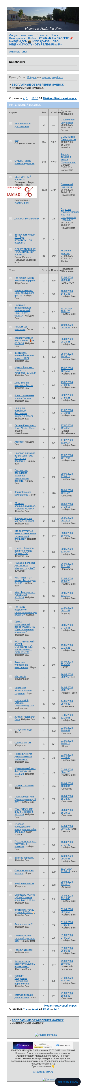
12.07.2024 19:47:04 (67, 456)
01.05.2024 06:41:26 (67, 770)
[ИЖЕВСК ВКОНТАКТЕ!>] (63, 1047)
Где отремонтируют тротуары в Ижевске (25, 844)
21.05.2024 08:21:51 (67, 609)
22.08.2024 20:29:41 (67, 278)
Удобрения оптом (24, 883)
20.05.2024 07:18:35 (67, 626)
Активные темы (18, 51)
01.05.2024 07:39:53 (67, 756)
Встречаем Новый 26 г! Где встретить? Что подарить (25, 238)
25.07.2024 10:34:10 (67, 355)
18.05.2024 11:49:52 (67, 663)
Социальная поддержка (68, 121)
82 (55, 1008)
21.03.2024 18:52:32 (67, 994)
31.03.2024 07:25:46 (67, 923)
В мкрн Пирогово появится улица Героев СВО (24, 551)
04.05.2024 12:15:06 (67, 716)
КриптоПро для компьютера (23, 493)
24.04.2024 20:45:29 (67, 827)
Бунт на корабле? (24, 857)
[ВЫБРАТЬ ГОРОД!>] (43, 1047)
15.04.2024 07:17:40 (67, 843)
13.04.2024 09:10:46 (67, 857)
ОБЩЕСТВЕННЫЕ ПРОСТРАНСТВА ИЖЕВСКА (25, 252)
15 (44, 1008)
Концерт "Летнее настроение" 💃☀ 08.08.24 (24, 341)
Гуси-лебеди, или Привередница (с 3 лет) (25, 799)
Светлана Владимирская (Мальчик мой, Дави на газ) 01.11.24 (23, 310)
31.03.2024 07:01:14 (67, 936)
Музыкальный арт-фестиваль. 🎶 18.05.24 (25, 771)
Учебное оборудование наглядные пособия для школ (25, 828)
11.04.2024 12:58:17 (67, 870)
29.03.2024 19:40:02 (67, 962)
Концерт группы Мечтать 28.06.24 (24, 519)
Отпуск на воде (23, 729)
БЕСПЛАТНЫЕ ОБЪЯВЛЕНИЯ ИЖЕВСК (38, 84)
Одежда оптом (23, 742)
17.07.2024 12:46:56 (67, 426)
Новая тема (52, 98)
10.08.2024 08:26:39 (67, 326)
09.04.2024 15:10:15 (67, 883)
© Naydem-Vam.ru (43, 1071)
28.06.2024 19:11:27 (67, 491)
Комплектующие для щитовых (24, 996)
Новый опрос (68, 98)
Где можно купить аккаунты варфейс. (25, 279)
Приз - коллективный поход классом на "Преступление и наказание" (25, 626)
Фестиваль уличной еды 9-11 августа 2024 (24, 355)
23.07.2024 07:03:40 (67, 383)
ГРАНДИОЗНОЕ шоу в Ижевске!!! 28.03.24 (24, 812)
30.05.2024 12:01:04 (67, 550)
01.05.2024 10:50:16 (67, 742)
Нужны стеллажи (24, 785)
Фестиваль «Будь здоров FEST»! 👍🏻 (25, 911)
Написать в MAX (68, 1081)
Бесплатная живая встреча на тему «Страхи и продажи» (25, 457)
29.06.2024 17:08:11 (67, 475)
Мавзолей (20, 676)
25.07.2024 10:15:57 (67, 369)
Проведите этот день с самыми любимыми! (23, 756)
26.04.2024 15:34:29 (67, 797)
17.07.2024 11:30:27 (67, 441)
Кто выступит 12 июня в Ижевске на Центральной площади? (25, 535)
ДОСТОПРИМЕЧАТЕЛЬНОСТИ (32, 218)
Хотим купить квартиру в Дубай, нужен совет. (25, 964)
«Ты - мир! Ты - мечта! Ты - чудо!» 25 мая (25, 580)
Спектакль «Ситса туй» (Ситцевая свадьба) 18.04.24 (25, 897)
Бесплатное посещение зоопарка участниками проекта (22, 475)
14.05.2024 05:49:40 (67, 702)
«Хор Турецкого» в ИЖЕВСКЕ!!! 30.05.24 (25, 595)
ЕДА (17, 140)
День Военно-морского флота (24, 384)
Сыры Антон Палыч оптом (68, 138)
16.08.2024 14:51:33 (67, 292)
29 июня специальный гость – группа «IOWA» (25, 506)
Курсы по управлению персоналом (21, 665)
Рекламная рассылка (21, 328)
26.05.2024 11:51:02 (67, 565)
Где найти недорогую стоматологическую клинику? (26, 611)
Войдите (32, 77)
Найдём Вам (22, 202)
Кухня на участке (66, 252)
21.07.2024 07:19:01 (67, 411)
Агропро (19, 441)
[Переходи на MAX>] (23, 1047)
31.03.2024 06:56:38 (67, 949)
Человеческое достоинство (22, 124)
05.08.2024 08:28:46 (67, 340)
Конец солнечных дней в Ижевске (24, 396)
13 (36, 1008)
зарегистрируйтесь (52, 77)
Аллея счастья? (23, 924)
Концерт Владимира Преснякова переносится (22, 979)
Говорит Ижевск (23, 950)
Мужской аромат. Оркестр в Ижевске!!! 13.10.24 (25, 370)
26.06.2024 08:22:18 (67, 519)
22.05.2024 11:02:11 (67, 594)
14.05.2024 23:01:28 (67, 688)
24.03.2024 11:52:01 (67, 979)
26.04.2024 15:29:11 (67, 811)
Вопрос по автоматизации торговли (23, 690)
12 (33, 98)
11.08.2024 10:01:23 (67, 310)
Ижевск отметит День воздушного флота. (24, 293)
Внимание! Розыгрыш (67, 185)
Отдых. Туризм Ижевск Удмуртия (24, 162)
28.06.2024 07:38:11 (67, 505)
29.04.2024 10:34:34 (67, 784)
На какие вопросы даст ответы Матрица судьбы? (25, 565)
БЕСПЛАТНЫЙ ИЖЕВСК (23, 178)
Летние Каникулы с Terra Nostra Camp (25, 426)
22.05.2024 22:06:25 (67, 579)
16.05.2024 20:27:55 (67, 675)
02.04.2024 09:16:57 (67, 910)
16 (48, 1008)
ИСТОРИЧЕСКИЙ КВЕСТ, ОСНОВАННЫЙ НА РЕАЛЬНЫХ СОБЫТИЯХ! (25, 646)
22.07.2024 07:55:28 (67, 396)
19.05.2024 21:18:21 (67, 646)
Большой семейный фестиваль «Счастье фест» (24, 412)
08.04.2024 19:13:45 (67, 897)
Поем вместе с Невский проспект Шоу (25, 938)
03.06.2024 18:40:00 (67, 534)
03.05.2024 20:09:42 (67, 729)
